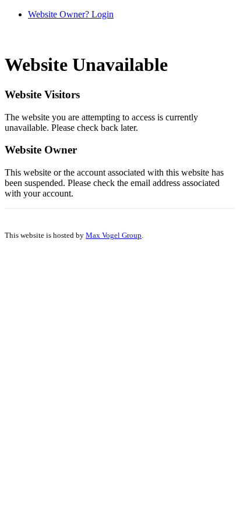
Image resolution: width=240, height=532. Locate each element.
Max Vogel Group (114, 235)
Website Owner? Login (71, 14)
